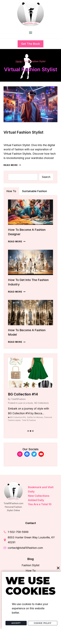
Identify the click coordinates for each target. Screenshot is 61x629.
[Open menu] (30, 32)
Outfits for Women (35, 417)
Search (46, 176)
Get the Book (30, 43)
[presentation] (30, 104)
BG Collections (41, 403)
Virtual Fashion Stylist (23, 132)
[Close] (58, 568)
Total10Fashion (14, 138)
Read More (12, 165)
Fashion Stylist (13, 126)
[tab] (11, 191)
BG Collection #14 (23, 394)
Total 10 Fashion (29, 420)
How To (31, 570)
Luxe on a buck (25, 403)
